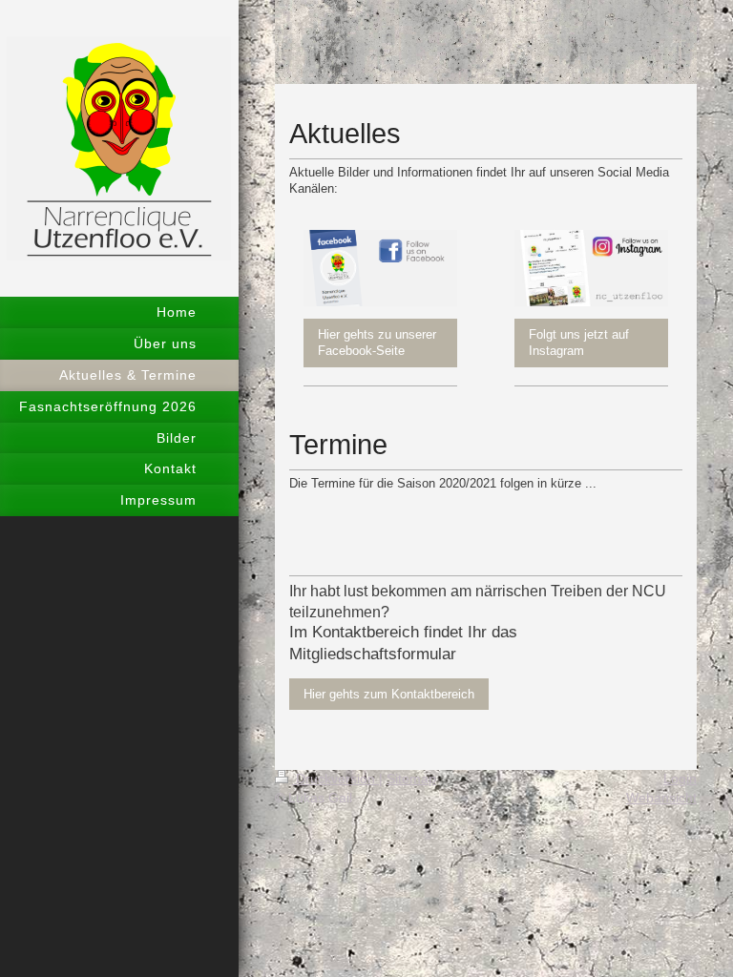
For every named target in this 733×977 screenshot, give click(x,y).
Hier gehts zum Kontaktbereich (389, 694)
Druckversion (335, 778)
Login (680, 778)
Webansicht (661, 797)
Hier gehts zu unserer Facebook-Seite (377, 343)
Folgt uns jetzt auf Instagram (579, 343)
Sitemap (411, 778)
